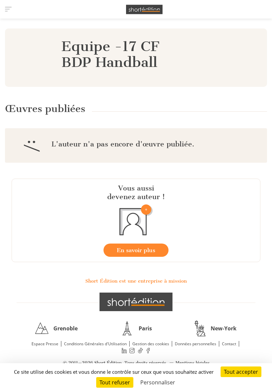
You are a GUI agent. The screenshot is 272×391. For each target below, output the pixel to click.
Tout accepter (241, 371)
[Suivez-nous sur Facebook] (148, 350)
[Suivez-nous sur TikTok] (140, 350)
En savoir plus (136, 250)
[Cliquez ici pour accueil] (136, 302)
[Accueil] (144, 9)
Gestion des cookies (150, 344)
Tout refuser (115, 382)
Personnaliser (157, 382)
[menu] (8, 9)
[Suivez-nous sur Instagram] (132, 350)
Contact (229, 344)
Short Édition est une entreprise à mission (136, 281)
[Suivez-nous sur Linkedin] (124, 350)
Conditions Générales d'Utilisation (95, 344)
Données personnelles (195, 344)
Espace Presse (45, 344)
